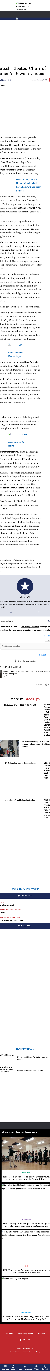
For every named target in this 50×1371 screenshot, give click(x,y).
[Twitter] (24, 1339)
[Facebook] (21, 1339)
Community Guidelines (30, 627)
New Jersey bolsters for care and (26, 1224)
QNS (26, 1266)
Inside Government (24, 1369)
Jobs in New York (25, 889)
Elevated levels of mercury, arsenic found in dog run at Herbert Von (26, 1317)
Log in (44, 636)
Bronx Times (26, 1173)
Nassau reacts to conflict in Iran (30, 1070)
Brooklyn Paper (26, 1313)
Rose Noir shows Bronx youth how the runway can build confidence (26, 1178)
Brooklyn (32, 699)
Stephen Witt (6, 80)
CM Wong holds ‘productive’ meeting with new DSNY (26, 1271)
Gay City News (26, 1219)
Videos (36, 1369)
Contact (45, 1369)
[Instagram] (29, 1339)
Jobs (13, 1369)
